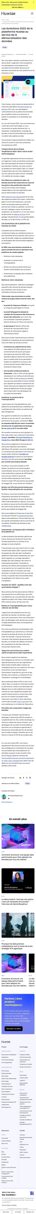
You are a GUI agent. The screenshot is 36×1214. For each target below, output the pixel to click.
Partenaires (23, 1149)
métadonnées (6, 526)
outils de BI (10, 428)
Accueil (3, 19)
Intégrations (5, 1057)
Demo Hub (5, 1143)
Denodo (4, 437)
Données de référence (26, 1119)
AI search (4, 1097)
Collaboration (5, 1104)
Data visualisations (7, 1089)
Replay (3, 1165)
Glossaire (4, 1159)
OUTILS (3, 1134)
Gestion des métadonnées (9, 1078)
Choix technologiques (8, 1060)
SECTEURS (22, 1051)
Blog (8, 19)
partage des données (25, 516)
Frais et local (21, 701)
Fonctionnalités (7, 1067)
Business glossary (6, 1073)
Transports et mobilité (26, 1064)
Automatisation (6, 1091)
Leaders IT (22, 1080)
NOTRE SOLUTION (6, 1051)
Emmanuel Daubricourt (8, 54)
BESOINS (22, 1089)
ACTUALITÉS (5, 1148)
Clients (22, 1147)
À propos (22, 1135)
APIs (13, 267)
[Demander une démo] (18, 1014)
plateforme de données (14, 197)
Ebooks (4, 1154)
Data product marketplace (9, 1054)
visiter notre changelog (12, 761)
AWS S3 (30, 440)
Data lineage (5, 1081)
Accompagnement (7, 1062)
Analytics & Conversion (8, 1094)
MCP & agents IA (6, 1107)
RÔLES (21, 1071)
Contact (22, 1155)
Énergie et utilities (25, 1054)
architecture (23, 378)
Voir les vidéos (17, 7)
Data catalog (5, 1071)
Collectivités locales (25, 1057)
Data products (6, 1099)
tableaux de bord (19, 214)
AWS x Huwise (24, 1152)
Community (5, 1138)
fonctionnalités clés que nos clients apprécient (18, 758)
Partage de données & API (9, 1102)
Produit (5, 47)
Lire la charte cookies (9, 1205)
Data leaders (23, 1075)
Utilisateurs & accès (7, 1086)
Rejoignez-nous (24, 1144)
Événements (5, 1162)
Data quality (5, 1076)
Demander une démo (13, 1029)
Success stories (6, 1157)
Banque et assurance (25, 1067)
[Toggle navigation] (32, 13)
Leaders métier (24, 1078)
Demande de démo (25, 1157)
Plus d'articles (6, 802)
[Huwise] (8, 13)
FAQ (21, 1142)
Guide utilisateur (6, 1141)
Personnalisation (6, 1084)
